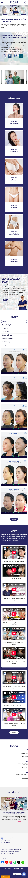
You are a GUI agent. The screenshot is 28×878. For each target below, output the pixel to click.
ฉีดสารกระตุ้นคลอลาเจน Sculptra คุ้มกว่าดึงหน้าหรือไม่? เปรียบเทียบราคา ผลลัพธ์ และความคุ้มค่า (14, 815)
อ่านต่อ (19, 822)
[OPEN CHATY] (24, 874)
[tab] (14, 321)
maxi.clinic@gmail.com (9, 839)
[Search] (25, 2)
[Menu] (2, 2)
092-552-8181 (7, 844)
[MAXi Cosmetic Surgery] (14, 2)
